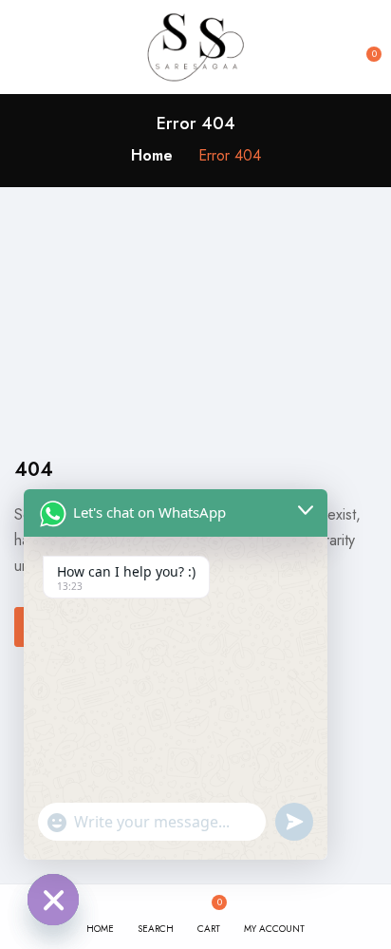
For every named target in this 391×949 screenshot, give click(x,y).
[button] (364, 47)
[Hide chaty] (53, 899)
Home (152, 155)
